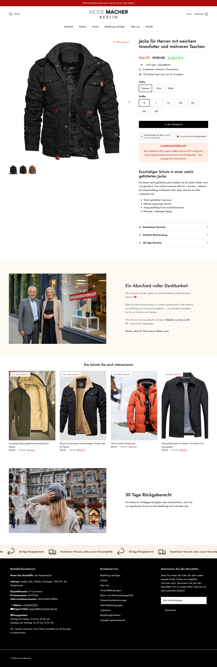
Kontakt (149, 26)
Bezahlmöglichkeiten (110, 615)
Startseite (68, 26)
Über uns (135, 26)
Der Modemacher (24, 658)
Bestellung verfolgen (115, 26)
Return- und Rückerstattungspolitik (116, 595)
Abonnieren (170, 610)
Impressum (105, 610)
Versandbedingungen (110, 590)
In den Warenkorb (173, 124)
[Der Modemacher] (108, 14)
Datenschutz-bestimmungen (113, 600)
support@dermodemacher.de (43, 609)
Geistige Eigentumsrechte (112, 620)
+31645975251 (30, 605)
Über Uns (104, 585)
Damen (82, 26)
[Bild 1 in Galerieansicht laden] (70, 100)
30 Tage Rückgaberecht (18, 551)
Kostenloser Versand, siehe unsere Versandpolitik (73, 551)
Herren (95, 26)
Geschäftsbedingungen (111, 605)
